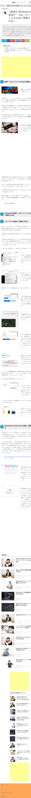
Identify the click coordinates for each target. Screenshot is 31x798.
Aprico (2, 785)
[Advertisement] (19, 681)
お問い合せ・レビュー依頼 (6, 792)
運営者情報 (3, 796)
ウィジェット (4, 789)
